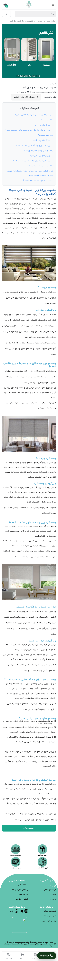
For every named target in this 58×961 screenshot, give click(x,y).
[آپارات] (12, 911)
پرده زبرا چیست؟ (46, 120)
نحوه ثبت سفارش (49, 911)
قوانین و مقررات (22, 899)
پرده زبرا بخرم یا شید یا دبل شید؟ (39, 166)
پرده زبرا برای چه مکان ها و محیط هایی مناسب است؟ (27, 130)
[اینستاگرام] (26, 911)
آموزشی (39, 21)
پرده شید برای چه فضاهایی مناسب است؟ (32, 145)
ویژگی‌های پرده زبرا (42, 125)
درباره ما (53, 899)
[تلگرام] (21, 911)
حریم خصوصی (23, 894)
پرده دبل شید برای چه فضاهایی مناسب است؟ (31, 160)
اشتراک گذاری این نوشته (24, 97)
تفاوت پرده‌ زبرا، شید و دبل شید (38, 87)
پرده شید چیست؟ (45, 135)
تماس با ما (52, 894)
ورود (6, 13)
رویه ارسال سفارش (49, 920)
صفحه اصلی (51, 21)
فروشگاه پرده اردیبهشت (22, 942)
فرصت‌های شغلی (50, 889)
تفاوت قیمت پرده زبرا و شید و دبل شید (36, 180)
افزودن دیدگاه (29, 828)
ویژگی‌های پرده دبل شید (40, 155)
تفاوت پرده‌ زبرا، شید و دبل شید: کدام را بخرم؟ (34, 114)
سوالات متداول (22, 884)
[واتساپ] (16, 911)
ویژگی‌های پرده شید (41, 140)
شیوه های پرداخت (49, 915)
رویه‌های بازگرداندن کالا (20, 889)
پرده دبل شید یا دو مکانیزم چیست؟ (38, 150)
